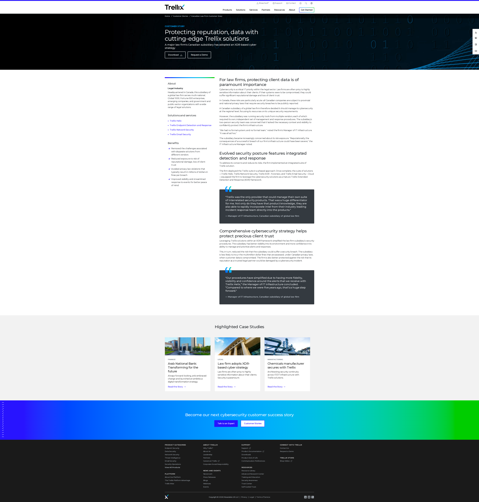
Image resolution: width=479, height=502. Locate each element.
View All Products (172, 467)
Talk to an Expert (226, 423)
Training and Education (250, 477)
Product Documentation (251, 451)
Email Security (170, 461)
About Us (207, 451)
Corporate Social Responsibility (216, 464)
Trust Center (246, 484)
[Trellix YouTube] (309, 497)
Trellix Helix (175, 121)
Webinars (207, 484)
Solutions (240, 10)
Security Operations (173, 464)
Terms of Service (263, 497)
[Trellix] (167, 497)
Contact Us (284, 448)
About (292, 10)
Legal (251, 497)
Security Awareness (249, 480)
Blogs (205, 480)
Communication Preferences (253, 461)
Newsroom (207, 474)
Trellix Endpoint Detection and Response (190, 125)
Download (173, 55)
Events (206, 487)
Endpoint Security (172, 448)
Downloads (246, 455)
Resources (279, 10)
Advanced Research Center (252, 474)
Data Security (170, 451)
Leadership (207, 455)
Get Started (306, 10)
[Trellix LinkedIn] (305, 497)
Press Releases (209, 477)
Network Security (172, 455)
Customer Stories (180, 16)
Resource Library (248, 471)
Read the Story (175, 387)
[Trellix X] (312, 497)
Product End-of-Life (249, 458)
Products (227, 10)
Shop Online (285, 461)
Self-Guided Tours (248, 487)
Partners (266, 10)
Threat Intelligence (172, 458)
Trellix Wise (169, 484)
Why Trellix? (208, 448)
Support (278, 3)
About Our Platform (173, 477)
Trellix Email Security (180, 134)
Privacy (244, 497)
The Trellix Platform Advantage (177, 480)
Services (253, 10)
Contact (292, 3)
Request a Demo (199, 55)
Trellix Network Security (182, 130)
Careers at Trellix (210, 461)
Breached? (264, 3)
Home (167, 16)
